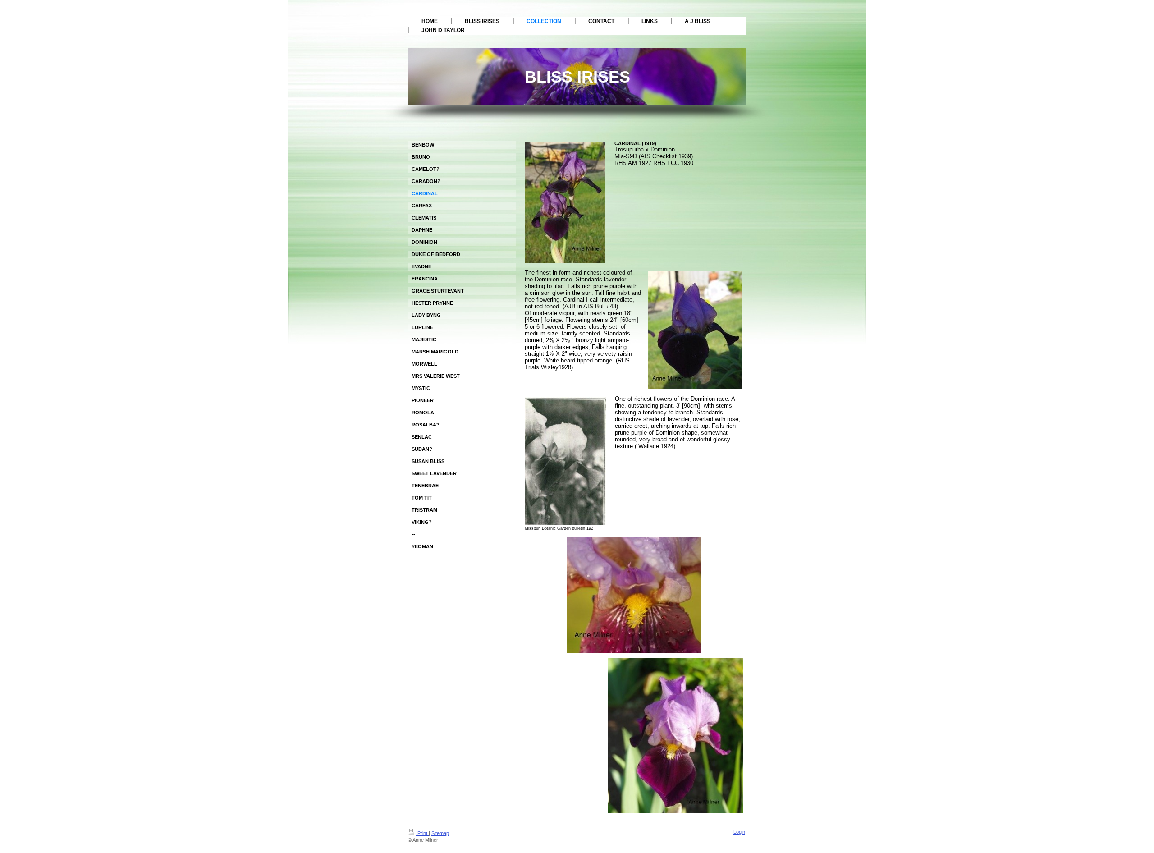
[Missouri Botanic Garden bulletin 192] (565, 461)
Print (422, 833)
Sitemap (440, 833)
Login (739, 832)
